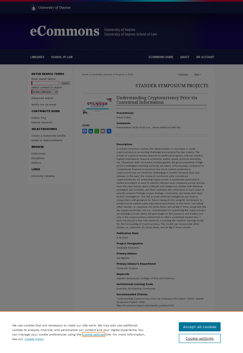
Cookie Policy (34, 339)
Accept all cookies (199, 327)
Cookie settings (94, 334)
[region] (121, 332)
